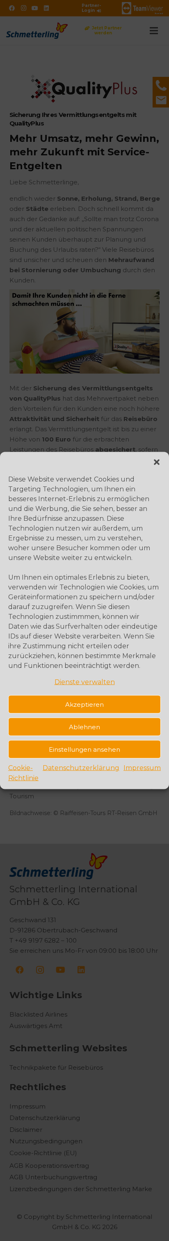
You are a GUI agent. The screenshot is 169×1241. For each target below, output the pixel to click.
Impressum (142, 768)
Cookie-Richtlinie (23, 773)
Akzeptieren (84, 704)
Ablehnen (84, 726)
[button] (157, 462)
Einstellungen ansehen (84, 749)
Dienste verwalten (85, 682)
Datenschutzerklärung (81, 768)
